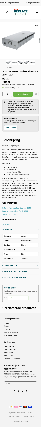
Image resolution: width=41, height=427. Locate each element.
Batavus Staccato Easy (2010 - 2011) (15, 211)
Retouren (7, 329)
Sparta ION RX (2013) (10, 214)
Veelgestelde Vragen (11, 332)
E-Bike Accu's (8, 353)
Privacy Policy (29, 416)
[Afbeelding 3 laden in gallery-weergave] (20, 62)
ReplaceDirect (19, 421)
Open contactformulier (18, 298)
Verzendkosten (13, 84)
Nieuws (6, 323)
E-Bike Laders (8, 356)
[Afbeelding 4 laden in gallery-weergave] (26, 62)
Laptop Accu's (9, 346)
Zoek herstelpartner (11, 335)
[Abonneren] (35, 383)
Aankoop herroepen (15, 416)
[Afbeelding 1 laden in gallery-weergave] (8, 62)
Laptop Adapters (10, 349)
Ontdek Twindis (11, 128)
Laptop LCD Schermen (12, 359)
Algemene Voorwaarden (17, 413)
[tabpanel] (20, 264)
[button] (3, 12)
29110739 (6, 225)
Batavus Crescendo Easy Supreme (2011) (16, 208)
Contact (6, 326)
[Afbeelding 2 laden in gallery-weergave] (14, 62)
